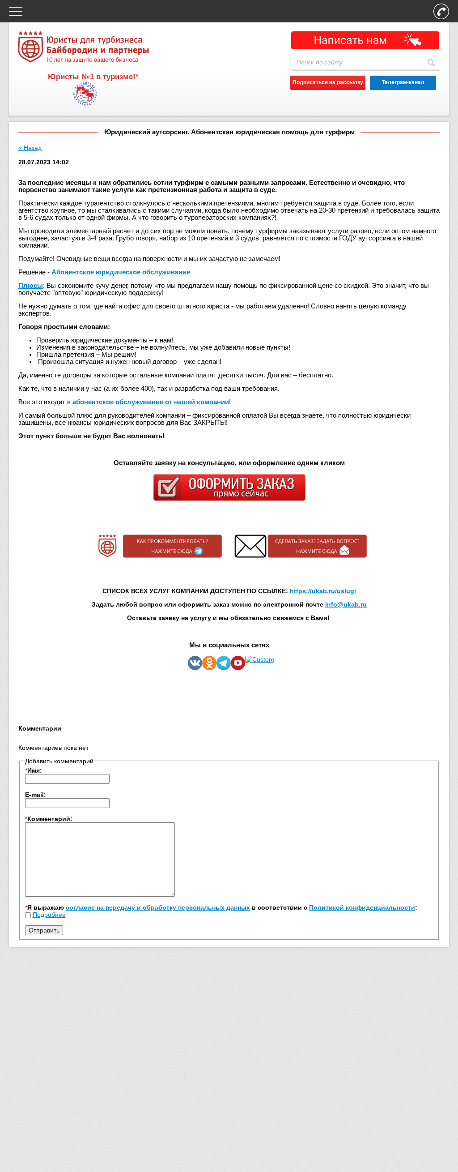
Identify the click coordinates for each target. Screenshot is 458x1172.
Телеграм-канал (403, 82)
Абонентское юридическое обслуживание (120, 272)
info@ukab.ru (346, 604)
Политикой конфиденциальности (362, 907)
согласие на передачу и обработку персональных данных (158, 907)
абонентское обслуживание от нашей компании (150, 402)
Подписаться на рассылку (328, 82)
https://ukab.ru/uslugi (323, 591)
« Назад (30, 147)
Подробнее (49, 914)
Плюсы (30, 285)
